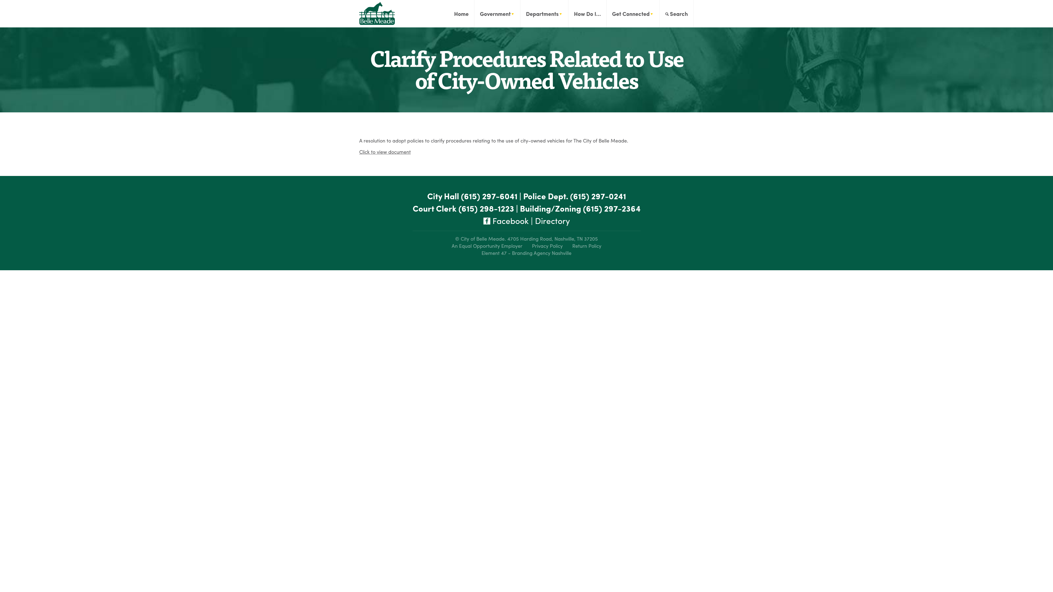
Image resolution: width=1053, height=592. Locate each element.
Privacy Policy (547, 245)
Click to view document (385, 151)
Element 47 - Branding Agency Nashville (526, 252)
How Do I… (587, 14)
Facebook (509, 220)
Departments (542, 14)
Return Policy (586, 245)
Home (461, 14)
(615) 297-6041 (489, 196)
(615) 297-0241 (598, 196)
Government (495, 14)
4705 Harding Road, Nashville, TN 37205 (552, 238)
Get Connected (631, 14)
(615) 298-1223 (486, 208)
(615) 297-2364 (612, 208)
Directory (552, 220)
